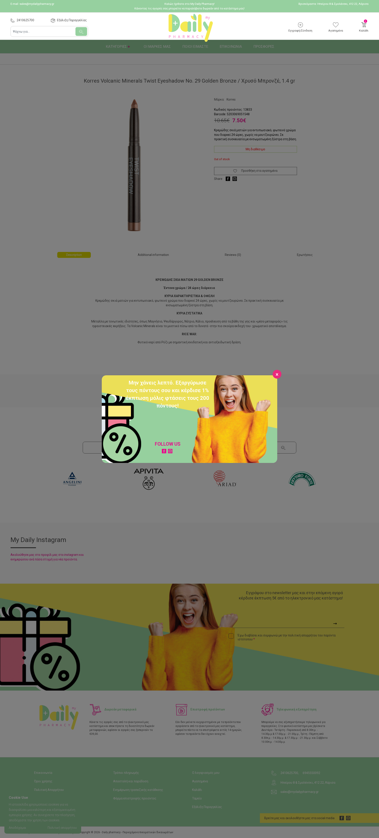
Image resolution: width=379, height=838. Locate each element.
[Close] (277, 374)
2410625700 (25, 20)
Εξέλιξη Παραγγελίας (72, 20)
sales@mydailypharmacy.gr (37, 3)
